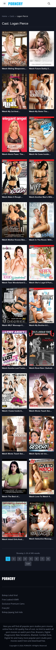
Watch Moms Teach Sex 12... (39, 411)
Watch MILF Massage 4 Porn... (12, 325)
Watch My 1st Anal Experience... (10, 111)
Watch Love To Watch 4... (40, 496)
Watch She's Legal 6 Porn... (41, 283)
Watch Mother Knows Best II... (13, 240)
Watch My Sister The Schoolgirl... (38, 111)
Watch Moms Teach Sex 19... (12, 454)
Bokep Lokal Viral (10, 595)
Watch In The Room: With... (41, 240)
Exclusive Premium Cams (13, 603)
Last (28, 564)
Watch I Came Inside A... (12, 411)
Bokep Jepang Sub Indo (12, 612)
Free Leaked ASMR (10, 599)
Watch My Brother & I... (39, 325)
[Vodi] (15, 3)
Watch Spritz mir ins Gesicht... (38, 454)
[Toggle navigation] (4, 3)
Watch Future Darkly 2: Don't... (39, 69)
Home (4, 16)
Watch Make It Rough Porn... (11, 197)
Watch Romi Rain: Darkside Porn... (41, 368)
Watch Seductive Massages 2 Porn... (41, 539)
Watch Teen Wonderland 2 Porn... (13, 283)
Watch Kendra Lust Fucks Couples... (13, 368)
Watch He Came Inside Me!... (39, 154)
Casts (12, 16)
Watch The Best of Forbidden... (10, 496)
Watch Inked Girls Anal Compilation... (12, 539)
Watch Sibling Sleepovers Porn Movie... (13, 69)
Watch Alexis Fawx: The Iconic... (12, 154)
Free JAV (5, 608)
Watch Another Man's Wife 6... (40, 197)
